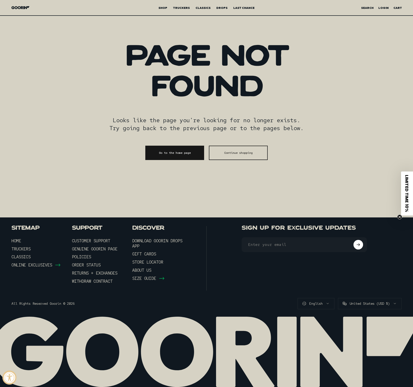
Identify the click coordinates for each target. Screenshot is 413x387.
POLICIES (81, 257)
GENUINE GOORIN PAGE (94, 249)
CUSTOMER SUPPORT (91, 240)
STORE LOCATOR (147, 262)
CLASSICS (21, 257)
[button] (407, 193)
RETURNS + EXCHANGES (94, 273)
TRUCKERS (21, 249)
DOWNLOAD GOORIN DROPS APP (157, 243)
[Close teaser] (399, 217)
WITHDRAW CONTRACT (92, 281)
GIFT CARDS (144, 254)
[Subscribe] (358, 244)
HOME (16, 240)
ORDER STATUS (86, 265)
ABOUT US (141, 270)
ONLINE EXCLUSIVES (31, 265)
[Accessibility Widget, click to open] (9, 377)
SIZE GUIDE (144, 278)
